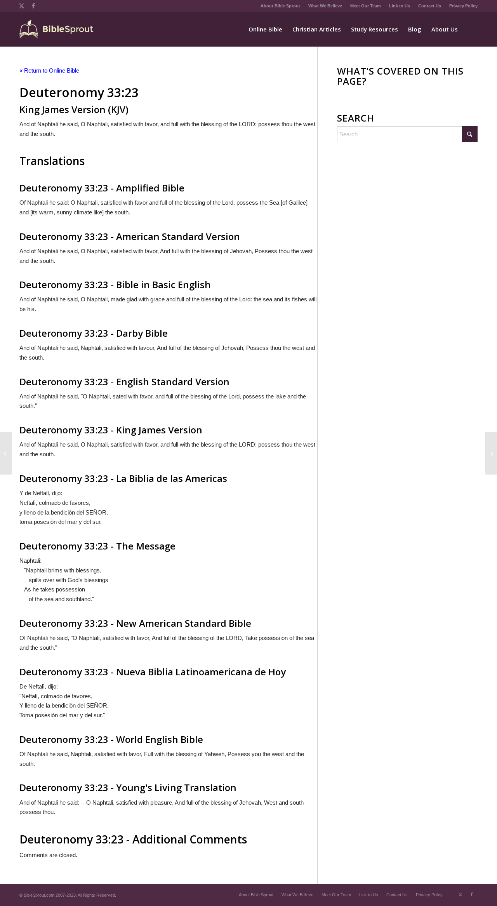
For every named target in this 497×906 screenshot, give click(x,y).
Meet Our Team (365, 5)
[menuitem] (280, 6)
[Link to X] (21, 6)
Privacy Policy (463, 5)
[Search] (470, 29)
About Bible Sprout (280, 5)
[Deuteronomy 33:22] (6, 453)
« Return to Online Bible (49, 70)
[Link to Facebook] (33, 6)
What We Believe (325, 5)
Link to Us (399, 5)
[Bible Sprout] (56, 29)
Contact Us (429, 5)
